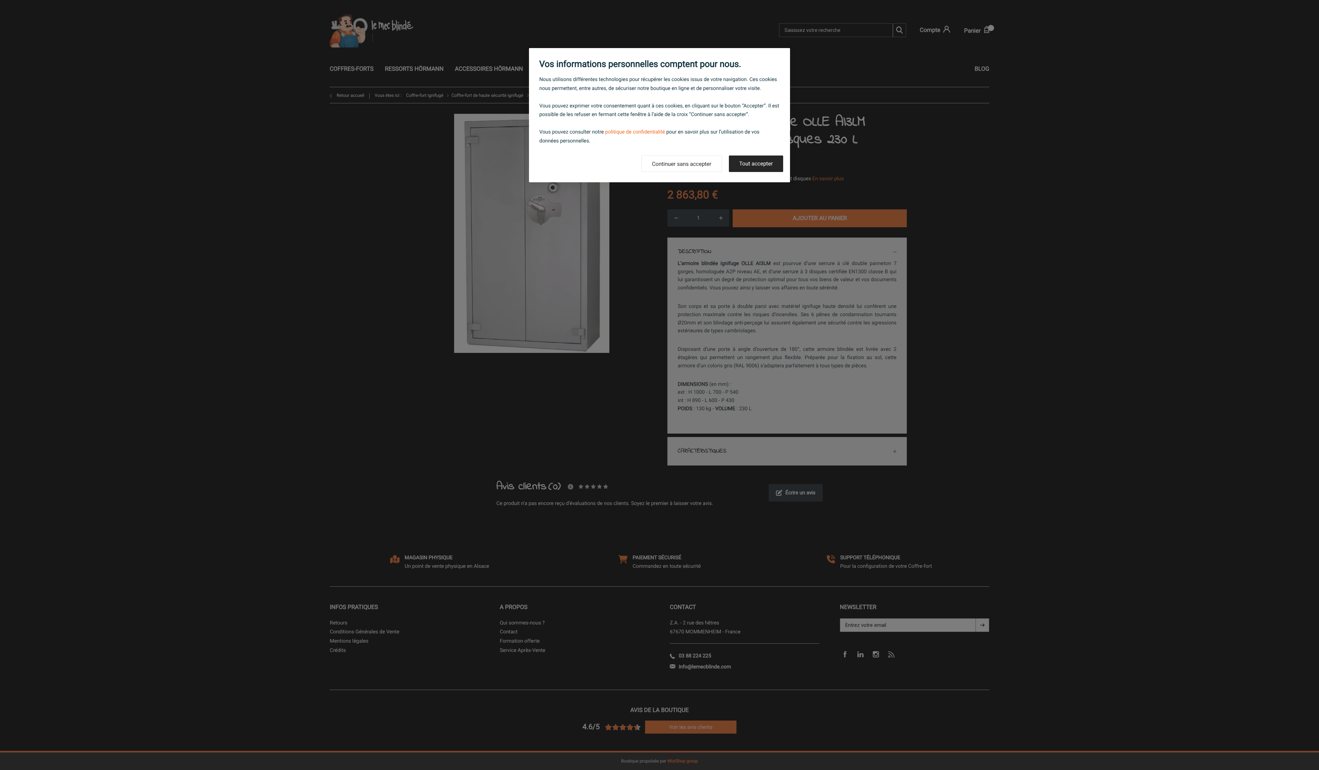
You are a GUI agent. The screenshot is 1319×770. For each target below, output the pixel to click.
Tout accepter (756, 163)
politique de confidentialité (635, 132)
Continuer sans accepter (681, 164)
